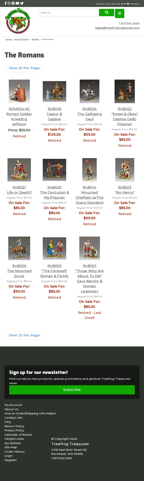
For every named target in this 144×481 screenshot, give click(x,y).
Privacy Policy (14, 430)
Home (9, 39)
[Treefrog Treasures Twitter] (22, 3)
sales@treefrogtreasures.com (117, 28)
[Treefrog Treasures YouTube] (18, 3)
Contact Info (13, 417)
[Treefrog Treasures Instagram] (9, 3)
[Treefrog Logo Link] (21, 21)
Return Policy (14, 426)
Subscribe (72, 390)
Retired (35, 39)
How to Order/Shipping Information (30, 413)
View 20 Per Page (24, 68)
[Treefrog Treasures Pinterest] (13, 3)
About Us (11, 409)
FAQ (7, 422)
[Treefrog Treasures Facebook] (6, 3)
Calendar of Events (18, 434)
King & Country (21, 39)
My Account (13, 405)
